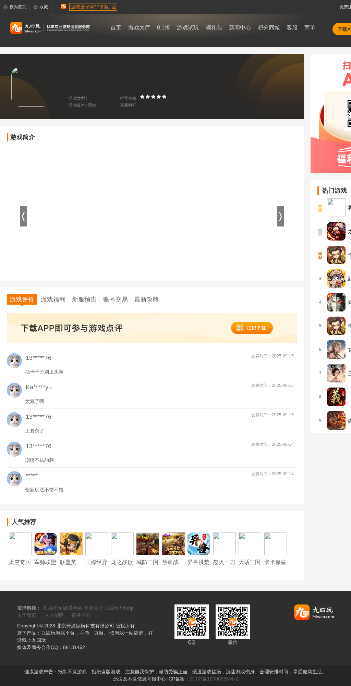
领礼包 (214, 27)
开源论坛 (93, 608)
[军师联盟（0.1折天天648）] (45, 543)
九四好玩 (52, 608)
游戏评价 (22, 299)
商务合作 (81, 615)
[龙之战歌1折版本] (122, 543)
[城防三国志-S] (147, 543)
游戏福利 (53, 299)
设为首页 (18, 6)
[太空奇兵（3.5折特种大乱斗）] (20, 543)
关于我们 (26, 615)
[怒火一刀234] (224, 543)
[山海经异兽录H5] (96, 543)
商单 (309, 27)
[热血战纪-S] (173, 543)
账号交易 (115, 299)
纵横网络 (72, 608)
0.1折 (163, 27)
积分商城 (269, 27)
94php (127, 608)
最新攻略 (146, 299)
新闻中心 (240, 27)
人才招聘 (54, 615)
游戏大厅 (139, 27)
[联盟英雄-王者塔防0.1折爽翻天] (71, 543)
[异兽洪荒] (198, 543)
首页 (115, 27)
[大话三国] (250, 543)
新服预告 (84, 299)
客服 (292, 27)
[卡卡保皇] (275, 543)
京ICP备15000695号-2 (214, 679)
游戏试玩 (188, 27)
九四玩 (111, 608)
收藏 (44, 6)
